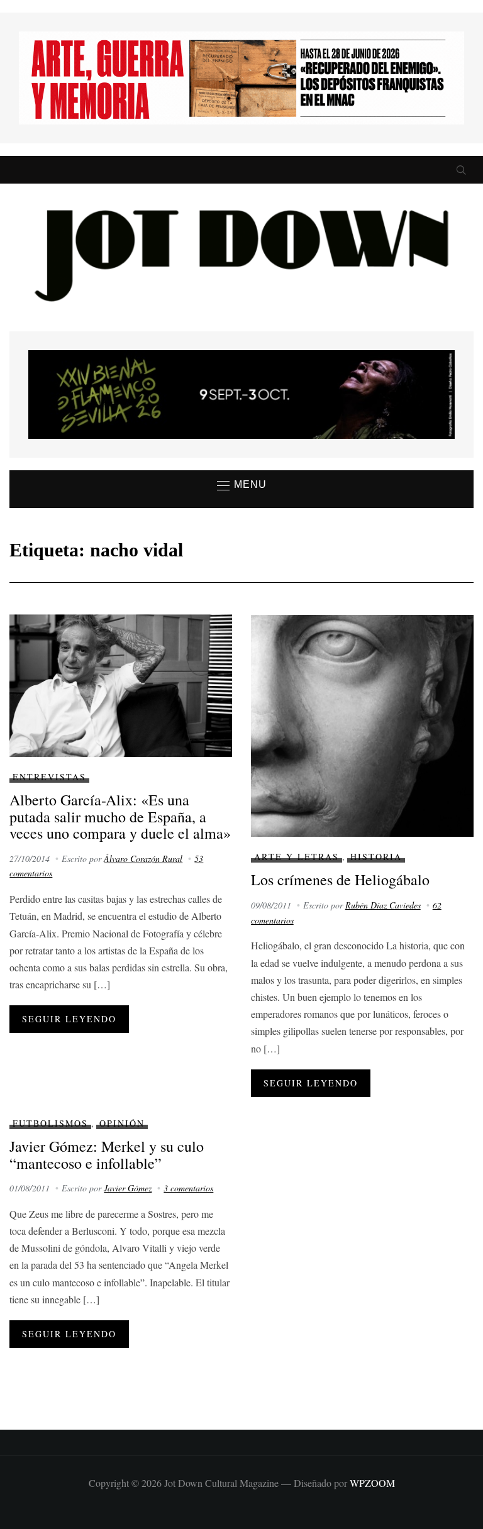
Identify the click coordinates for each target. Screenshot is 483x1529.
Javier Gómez (128, 1188)
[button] (242, 485)
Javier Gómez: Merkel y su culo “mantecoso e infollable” (106, 1154)
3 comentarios (188, 1188)
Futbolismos (50, 1123)
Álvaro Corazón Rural (143, 858)
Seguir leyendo (69, 1019)
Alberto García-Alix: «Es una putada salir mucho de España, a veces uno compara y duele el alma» (120, 816)
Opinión (122, 1123)
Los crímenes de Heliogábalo (340, 879)
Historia (376, 857)
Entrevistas (49, 777)
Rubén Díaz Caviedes (383, 905)
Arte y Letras (296, 857)
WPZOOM (372, 1482)
